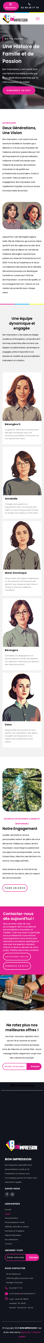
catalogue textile (17, 956)
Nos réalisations (11, 1239)
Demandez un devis (17, 966)
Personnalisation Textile (15, 1222)
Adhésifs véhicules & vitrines (17, 1226)
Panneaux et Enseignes (14, 1231)
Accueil (8, 1209)
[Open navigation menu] (38, 19)
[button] (11, 6)
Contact (8, 1244)
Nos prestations (11, 1218)
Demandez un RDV (19, 90)
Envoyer (35, 1066)
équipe (8, 1214)
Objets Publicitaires (13, 1235)
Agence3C (26, 1332)
